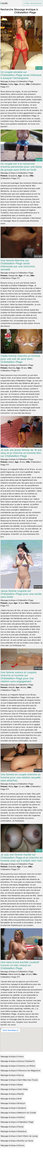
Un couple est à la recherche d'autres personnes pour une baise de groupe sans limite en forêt (21, 166)
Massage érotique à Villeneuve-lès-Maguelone (20, 1070)
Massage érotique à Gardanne (13, 1108)
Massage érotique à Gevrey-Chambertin (18, 1061)
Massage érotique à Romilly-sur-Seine (17, 1141)
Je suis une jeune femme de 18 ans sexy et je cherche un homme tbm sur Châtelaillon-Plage (21, 452)
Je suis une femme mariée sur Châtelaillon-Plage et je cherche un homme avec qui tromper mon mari (21, 857)
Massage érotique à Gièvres (12, 1145)
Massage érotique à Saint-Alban (14, 1089)
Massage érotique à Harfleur (13, 1117)
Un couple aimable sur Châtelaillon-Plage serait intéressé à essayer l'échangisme (21, 75)
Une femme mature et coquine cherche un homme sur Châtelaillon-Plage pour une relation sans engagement (18, 677)
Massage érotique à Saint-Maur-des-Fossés (19, 1080)
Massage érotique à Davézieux (14, 1131)
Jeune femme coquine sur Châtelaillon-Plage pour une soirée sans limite (21, 593)
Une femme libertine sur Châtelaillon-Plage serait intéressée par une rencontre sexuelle (18, 265)
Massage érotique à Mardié (12, 1094)
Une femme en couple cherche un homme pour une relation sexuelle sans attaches (21, 777)
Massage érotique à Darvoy (12, 1075)
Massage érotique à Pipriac (12, 1127)
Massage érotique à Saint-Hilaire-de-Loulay (19, 1136)
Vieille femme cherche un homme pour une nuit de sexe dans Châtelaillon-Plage (20, 358)
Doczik (4, 3)
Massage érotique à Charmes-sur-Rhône (18, 1066)
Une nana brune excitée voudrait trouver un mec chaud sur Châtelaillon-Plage (20, 965)
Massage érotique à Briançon (13, 1103)
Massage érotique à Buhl (11, 1098)
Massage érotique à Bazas (12, 1084)
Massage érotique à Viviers (12, 1056)
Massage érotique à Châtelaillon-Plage (17, 1122)
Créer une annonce (32, 3)
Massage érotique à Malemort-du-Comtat (18, 1112)
